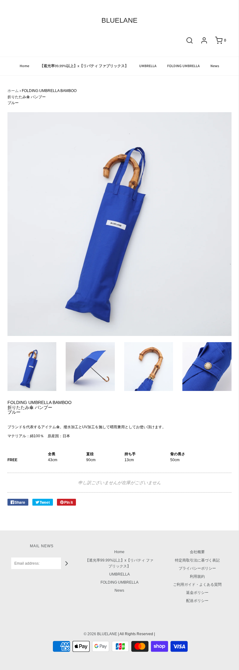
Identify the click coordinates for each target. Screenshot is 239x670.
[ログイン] (204, 40)
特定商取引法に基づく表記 (197, 560)
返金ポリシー (197, 592)
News (214, 66)
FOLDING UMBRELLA (183, 66)
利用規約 (197, 576)
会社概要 (197, 552)
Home (24, 66)
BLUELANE (119, 20)
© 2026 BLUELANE (100, 634)
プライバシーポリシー (197, 568)
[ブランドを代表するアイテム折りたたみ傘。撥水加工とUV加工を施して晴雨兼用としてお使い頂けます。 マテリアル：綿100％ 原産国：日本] (32, 366)
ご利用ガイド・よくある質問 (197, 584)
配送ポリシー (197, 601)
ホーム (13, 91)
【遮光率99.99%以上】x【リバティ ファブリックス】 (84, 66)
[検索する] (189, 40)
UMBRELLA (148, 66)
